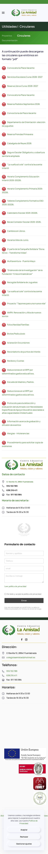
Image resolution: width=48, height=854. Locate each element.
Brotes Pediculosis (16, 333)
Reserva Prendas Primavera (20, 134)
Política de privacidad (11, 609)
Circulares (23, 35)
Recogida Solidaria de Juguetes (22, 282)
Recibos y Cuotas (15, 360)
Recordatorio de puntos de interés (23, 351)
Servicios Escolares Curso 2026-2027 (24, 77)
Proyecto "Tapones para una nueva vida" (26, 303)
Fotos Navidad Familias (18, 324)
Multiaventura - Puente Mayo (21, 261)
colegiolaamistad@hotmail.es (20, 657)
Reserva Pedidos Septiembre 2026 (23, 104)
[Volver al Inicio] (24, 13)
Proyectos (7, 35)
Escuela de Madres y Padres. (20, 382)
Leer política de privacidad (15, 586)
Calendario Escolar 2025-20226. (22, 212)
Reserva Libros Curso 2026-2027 (22, 86)
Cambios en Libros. (16, 231)
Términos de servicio (27, 609)
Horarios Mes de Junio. (18, 240)
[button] (3, 13)
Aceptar (24, 830)
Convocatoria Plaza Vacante (20, 68)
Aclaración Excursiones (18, 342)
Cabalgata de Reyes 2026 (19, 143)
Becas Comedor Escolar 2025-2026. (24, 222)
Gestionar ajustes (24, 844)
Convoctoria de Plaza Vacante (21, 113)
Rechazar (24, 837)
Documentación (10, 40)
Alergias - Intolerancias (18, 433)
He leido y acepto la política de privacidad (24, 594)
